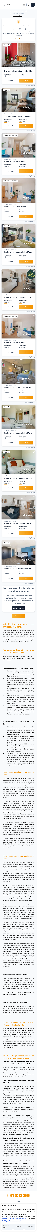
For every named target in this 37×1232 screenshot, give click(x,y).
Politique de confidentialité (11, 1221)
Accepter (30, 1227)
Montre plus (18, 616)
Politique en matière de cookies (14, 1219)
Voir (26, 81)
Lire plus (17, 38)
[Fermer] (32, 21)
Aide (18, 1201)
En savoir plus (6, 1226)
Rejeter (18, 1227)
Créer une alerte (18, 608)
